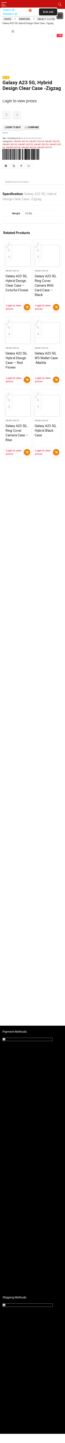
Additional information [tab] (17, 182)
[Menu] (4, 4)
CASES (7, 19)
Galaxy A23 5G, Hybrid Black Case (45, 430)
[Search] (60, 4)
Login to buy (13, 127)
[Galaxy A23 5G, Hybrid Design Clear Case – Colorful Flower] (18, 256)
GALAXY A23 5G (21, 141)
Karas (5, 132)
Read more (27, 307)
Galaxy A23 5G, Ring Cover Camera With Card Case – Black (45, 285)
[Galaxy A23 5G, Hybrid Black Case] (47, 405)
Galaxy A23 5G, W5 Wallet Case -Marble (46, 358)
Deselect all (10, 13)
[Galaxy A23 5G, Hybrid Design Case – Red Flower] (18, 333)
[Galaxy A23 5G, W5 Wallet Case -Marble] (47, 333)
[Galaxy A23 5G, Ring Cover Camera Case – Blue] (18, 405)
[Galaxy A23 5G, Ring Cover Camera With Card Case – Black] (47, 256)
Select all (8, 9)
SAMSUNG (24, 19)
